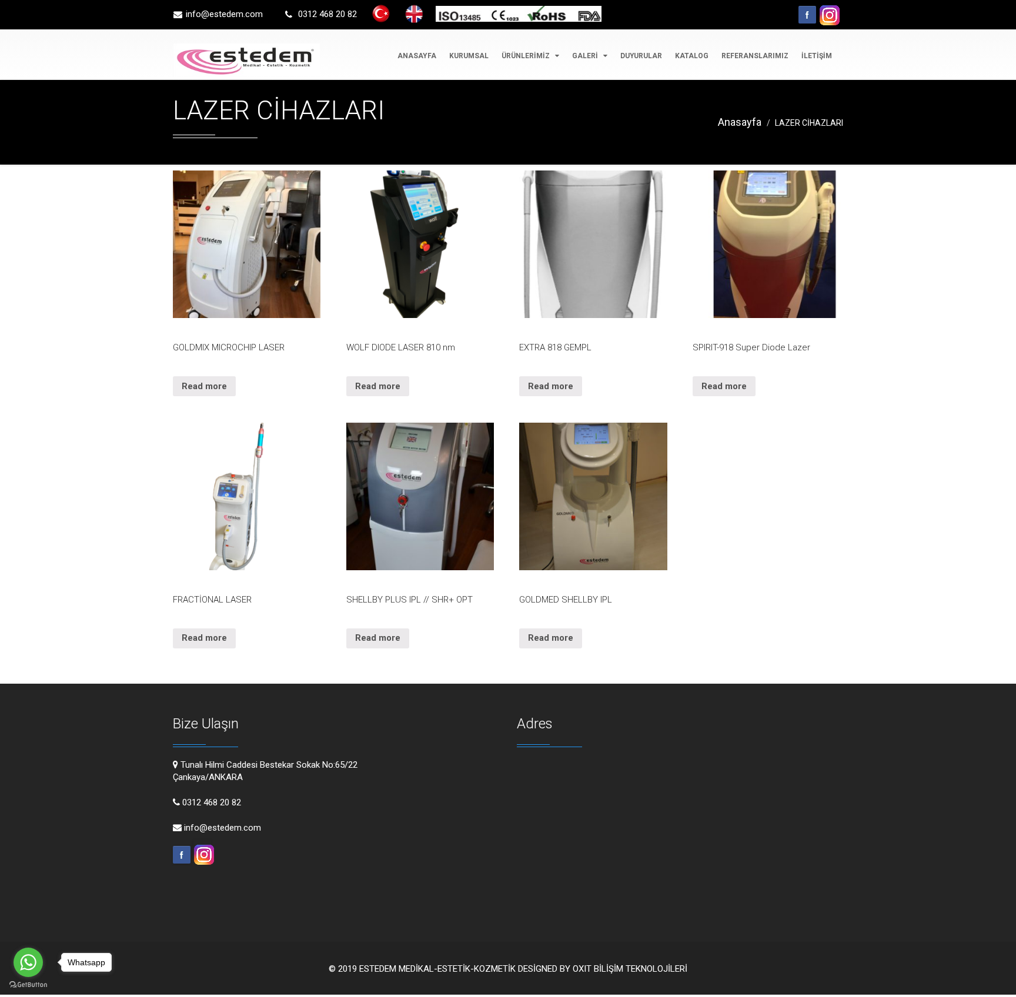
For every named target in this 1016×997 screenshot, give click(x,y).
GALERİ (586, 56)
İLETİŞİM (816, 56)
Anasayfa (739, 122)
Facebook (807, 15)
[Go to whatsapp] (28, 962)
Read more (204, 386)
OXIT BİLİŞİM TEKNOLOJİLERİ (630, 968)
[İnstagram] (828, 9)
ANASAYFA (416, 56)
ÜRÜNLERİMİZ (527, 56)
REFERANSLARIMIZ (754, 56)
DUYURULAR (641, 56)
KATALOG (691, 56)
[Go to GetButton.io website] (28, 985)
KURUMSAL (469, 56)
